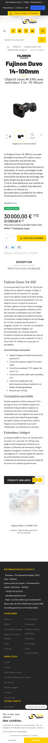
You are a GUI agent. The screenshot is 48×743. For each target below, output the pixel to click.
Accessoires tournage (13, 629)
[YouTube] (19, 30)
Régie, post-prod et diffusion (12, 636)
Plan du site (9, 682)
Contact (18, 8)
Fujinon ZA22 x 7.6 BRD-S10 (24, 525)
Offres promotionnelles (32, 651)
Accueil (7, 662)
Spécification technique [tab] (24, 268)
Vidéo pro (8, 619)
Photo (6, 624)
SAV (27, 8)
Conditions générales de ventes (17, 677)
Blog (26, 2)
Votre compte (12, 701)
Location (37, 8)
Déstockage (30, 643)
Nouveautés (36, 2)
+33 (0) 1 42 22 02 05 (14, 591)
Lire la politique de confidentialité (15, 732)
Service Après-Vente (12, 672)
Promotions (8, 8)
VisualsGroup (9, 697)
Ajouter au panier (33, 238)
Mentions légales (11, 687)
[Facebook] (13, 30)
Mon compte (9, 707)
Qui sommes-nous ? (13, 2)
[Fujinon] (24, 56)
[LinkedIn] (32, 30)
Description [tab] (24, 262)
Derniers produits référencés (32, 631)
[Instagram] (26, 30)
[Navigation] (42, 31)
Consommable (31, 619)
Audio (6, 643)
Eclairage (7, 649)
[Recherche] (42, 40)
